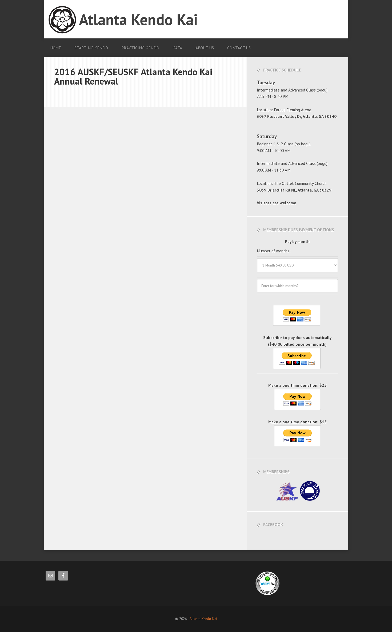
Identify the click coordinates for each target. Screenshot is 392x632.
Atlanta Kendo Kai (203, 618)
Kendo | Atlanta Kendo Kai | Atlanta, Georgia (195, 20)
